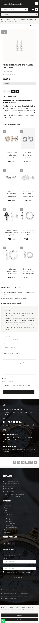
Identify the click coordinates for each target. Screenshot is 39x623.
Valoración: (7, 336)
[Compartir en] (4, 91)
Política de (10, 593)
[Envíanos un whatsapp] (3, 621)
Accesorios (9, 525)
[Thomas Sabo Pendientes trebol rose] (11, 138)
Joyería (8, 517)
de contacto (13, 497)
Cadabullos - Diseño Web (8, 598)
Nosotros (7, 512)
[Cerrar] (36, 3)
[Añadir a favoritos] (9, 91)
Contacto (7, 532)
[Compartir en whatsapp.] (18, 462)
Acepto (19, 615)
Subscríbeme (20, 577)
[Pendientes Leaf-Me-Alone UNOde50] (19, 45)
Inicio (6, 510)
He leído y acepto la (17, 572)
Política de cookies (7, 596)
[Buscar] (26, 9)
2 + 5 (4, 379)
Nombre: (7, 344)
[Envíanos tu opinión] (17, 91)
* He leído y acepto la (17, 385)
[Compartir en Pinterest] (14, 462)
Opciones (19, 619)
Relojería (9, 519)
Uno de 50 (7, 72)
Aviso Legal (24, 593)
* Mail (4, 565)
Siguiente (33, 25)
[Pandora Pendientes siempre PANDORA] (28, 138)
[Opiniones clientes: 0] (13, 91)
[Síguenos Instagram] (14, 543)
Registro (7, 508)
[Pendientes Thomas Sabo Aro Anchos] (11, 254)
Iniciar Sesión (8, 506)
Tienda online (8, 514)
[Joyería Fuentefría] (12, 4)
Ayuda (15, 596)
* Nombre (5, 558)
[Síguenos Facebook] (5, 543)
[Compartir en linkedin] (22, 462)
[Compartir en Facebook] (31, 462)
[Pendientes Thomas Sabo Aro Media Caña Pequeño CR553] (28, 254)
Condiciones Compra (24, 596)
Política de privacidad (23, 385)
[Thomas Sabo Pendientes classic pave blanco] (28, 177)
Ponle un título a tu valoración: (13, 353)
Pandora (9, 521)
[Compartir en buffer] (27, 462)
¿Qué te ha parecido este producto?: (16, 363)
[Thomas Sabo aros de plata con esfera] (28, 216)
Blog (5, 530)
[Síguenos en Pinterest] (9, 543)
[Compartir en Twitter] (35, 462)
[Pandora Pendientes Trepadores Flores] (11, 177)
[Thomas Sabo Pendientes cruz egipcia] (11, 216)
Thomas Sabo (11, 523)
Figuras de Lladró (11, 528)
